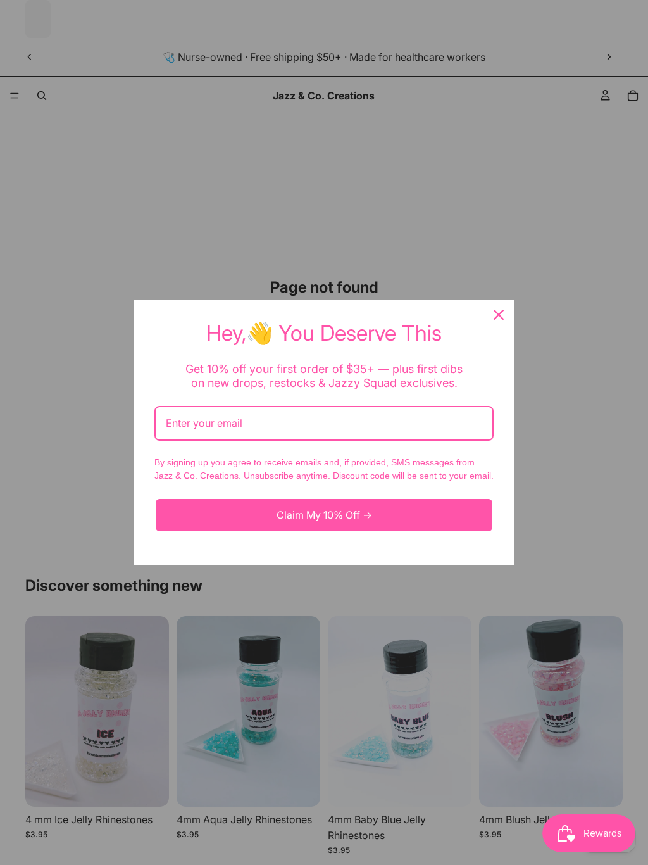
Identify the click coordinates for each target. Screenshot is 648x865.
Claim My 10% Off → (324, 514)
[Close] (498, 315)
